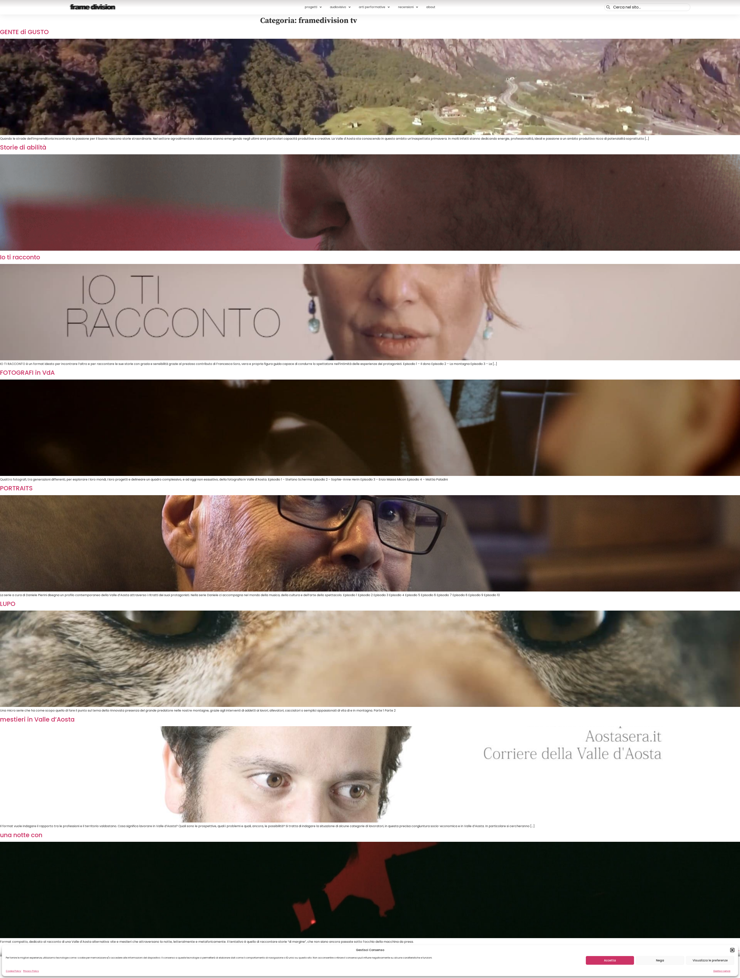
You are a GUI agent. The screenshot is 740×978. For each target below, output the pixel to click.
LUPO (7, 603)
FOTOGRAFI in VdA (27, 372)
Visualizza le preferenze (710, 960)
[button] (732, 950)
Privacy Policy (31, 971)
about (430, 7)
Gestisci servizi (721, 971)
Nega (660, 960)
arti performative (372, 7)
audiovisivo (338, 7)
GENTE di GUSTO (24, 32)
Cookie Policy (13, 971)
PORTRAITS (16, 488)
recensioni (406, 7)
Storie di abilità (23, 147)
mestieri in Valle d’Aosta (37, 719)
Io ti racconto (20, 257)
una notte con (21, 835)
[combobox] (647, 7)
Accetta (610, 960)
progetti (311, 7)
